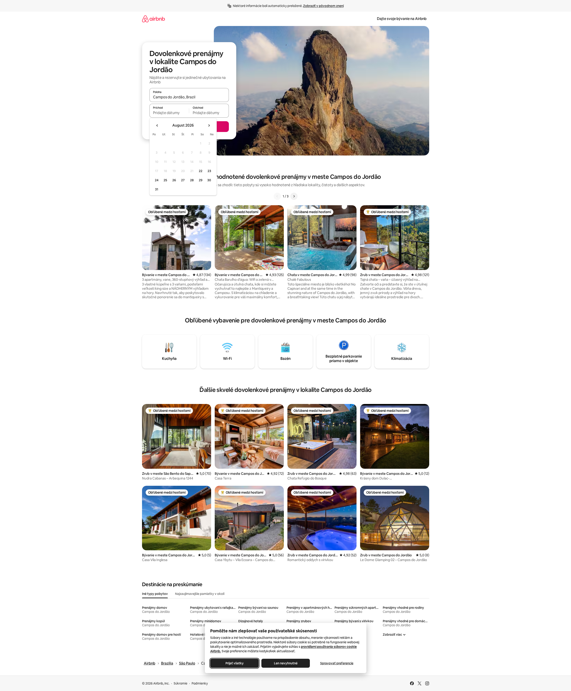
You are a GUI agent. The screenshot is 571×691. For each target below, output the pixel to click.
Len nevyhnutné (285, 663)
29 (200, 180)
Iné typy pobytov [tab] (155, 594)
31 (156, 189)
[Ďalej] (294, 196)
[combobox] (189, 97)
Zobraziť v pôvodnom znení (323, 6)
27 (183, 180)
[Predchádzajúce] (277, 196)
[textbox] (169, 112)
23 (209, 171)
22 (200, 171)
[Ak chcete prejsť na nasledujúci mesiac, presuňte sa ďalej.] (209, 125)
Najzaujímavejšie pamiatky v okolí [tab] (199, 594)
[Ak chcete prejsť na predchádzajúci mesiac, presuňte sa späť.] (157, 125)
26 (174, 180)
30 (209, 180)
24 (156, 180)
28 (192, 180)
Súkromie (180, 683)
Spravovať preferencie (336, 663)
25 (165, 180)
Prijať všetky (234, 663)
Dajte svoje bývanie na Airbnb (402, 18)
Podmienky (200, 683)
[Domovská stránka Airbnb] (153, 19)
